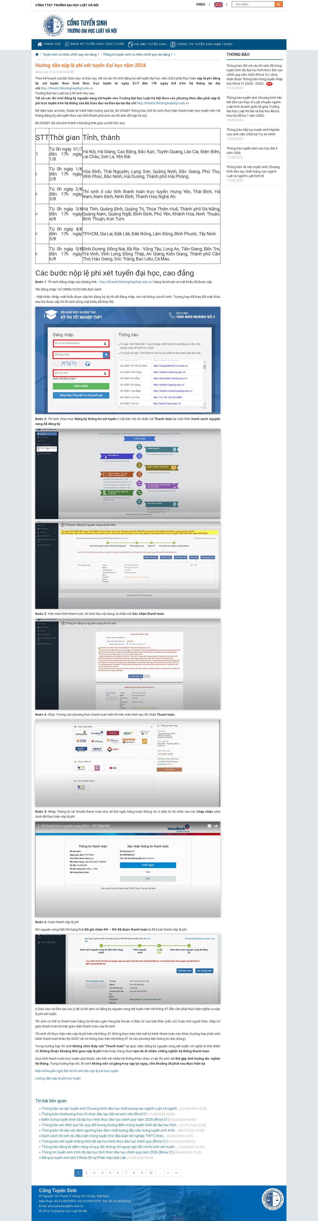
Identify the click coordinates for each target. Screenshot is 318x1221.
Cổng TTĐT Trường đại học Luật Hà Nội (67, 5)
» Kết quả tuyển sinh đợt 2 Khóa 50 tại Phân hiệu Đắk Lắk (82, 1158)
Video (200, 4)
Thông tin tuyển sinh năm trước (204, 44)
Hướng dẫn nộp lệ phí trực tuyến (58, 1078)
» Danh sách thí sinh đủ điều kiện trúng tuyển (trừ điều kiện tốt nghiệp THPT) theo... (102, 1136)
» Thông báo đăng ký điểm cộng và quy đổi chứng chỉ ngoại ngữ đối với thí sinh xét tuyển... (108, 1147)
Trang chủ (51, 44)
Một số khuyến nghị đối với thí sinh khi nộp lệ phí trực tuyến (76, 1071)
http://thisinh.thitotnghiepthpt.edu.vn (67, 88)
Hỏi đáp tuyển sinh (149, 44)
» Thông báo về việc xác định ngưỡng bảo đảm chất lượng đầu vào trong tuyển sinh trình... (108, 1130)
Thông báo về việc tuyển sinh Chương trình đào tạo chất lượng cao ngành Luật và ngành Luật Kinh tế (253, 171)
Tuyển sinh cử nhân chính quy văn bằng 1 (71, 54)
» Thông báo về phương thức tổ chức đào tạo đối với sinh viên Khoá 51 (93, 1114)
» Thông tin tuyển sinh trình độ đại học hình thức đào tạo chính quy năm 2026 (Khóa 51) (106, 1152)
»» (176, 1173)
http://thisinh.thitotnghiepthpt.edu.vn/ (126, 282)
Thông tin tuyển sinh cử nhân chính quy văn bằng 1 (137, 54)
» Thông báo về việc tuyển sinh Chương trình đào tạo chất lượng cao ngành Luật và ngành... (109, 1109)
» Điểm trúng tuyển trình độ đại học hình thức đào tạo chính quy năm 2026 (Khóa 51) (104, 1119)
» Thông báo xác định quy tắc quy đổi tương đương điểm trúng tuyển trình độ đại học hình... (109, 1125)
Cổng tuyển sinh (87, 22)
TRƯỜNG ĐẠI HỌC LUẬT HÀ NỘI (92, 30)
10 (151, 1173)
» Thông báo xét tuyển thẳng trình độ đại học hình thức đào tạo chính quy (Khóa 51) (103, 1141)
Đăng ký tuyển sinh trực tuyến (97, 44)
